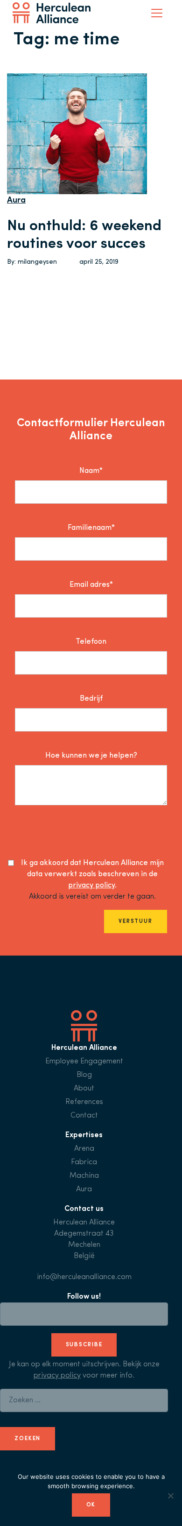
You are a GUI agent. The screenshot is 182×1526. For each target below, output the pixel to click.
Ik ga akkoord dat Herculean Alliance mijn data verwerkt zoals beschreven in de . (92, 874)
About (84, 1088)
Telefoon (91, 642)
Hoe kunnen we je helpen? (91, 755)
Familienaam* (91, 528)
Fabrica (84, 1162)
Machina (84, 1176)
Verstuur (136, 921)
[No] (170, 1495)
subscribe (84, 1345)
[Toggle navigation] (156, 13)
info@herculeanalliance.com (84, 1277)
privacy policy (91, 885)
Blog (84, 1075)
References (84, 1102)
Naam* (91, 471)
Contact (84, 1115)
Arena (84, 1149)
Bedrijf (91, 699)
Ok (91, 1505)
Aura (16, 201)
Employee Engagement (84, 1061)
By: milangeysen (32, 262)
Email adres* (91, 585)
